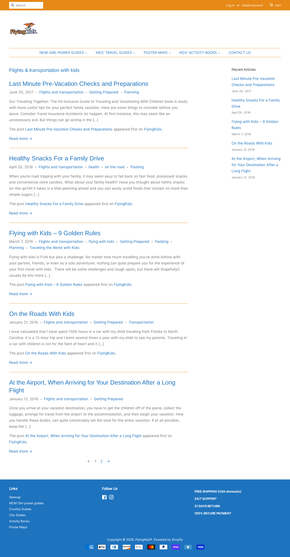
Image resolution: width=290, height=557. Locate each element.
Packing (137, 167)
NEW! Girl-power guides (62, 52)
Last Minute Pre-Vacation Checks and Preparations (78, 83)
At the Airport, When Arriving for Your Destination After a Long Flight (83, 436)
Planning (131, 92)
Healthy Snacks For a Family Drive (56, 158)
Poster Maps (18, 527)
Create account (252, 5)
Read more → (20, 138)
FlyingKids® (143, 539)
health (94, 167)
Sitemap (15, 497)
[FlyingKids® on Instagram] (111, 498)
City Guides (17, 515)
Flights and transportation (61, 92)
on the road (115, 167)
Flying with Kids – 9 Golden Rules (55, 233)
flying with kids (101, 241)
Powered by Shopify (168, 539)
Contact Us (240, 52)
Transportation (141, 322)
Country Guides (20, 509)
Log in (230, 5)
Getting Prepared (103, 92)
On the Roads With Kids (42, 313)
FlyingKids (153, 129)
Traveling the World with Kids (54, 248)
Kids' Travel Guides (114, 52)
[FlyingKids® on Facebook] (104, 498)
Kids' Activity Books (198, 52)
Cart (278, 5)
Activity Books (19, 521)
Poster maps (156, 52)
